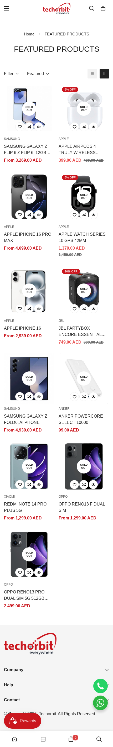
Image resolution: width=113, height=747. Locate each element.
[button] (103, 8)
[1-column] (92, 73)
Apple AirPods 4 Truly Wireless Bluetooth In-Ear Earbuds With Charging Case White (84, 150)
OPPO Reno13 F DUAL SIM (82, 507)
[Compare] (29, 126)
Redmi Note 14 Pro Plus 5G (25, 507)
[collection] (43, 739)
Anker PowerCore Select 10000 (81, 419)
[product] (14, 739)
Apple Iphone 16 (22, 328)
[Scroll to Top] (103, 719)
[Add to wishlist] (19, 126)
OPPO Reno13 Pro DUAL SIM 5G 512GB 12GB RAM (24, 596)
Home (29, 34)
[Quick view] (38, 126)
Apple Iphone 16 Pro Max (27, 237)
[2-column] (104, 73)
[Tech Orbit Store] (56, 8)
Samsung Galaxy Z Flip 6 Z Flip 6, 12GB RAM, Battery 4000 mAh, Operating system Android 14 (26, 150)
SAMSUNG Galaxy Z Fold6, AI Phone (25, 419)
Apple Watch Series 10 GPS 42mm (82, 237)
